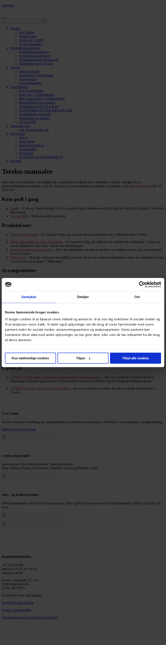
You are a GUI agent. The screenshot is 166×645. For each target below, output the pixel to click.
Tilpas (80, 358)
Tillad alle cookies (135, 358)
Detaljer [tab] (83, 297)
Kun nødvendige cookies (30, 358)
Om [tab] (137, 297)
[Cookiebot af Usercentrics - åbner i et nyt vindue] (142, 284)
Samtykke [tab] (28, 297)
